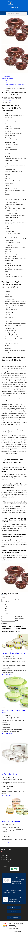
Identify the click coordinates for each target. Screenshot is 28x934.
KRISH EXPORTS (15, 8)
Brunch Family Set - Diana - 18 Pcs (13, 653)
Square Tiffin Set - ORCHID (10, 822)
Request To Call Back (7, 78)
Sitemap (5, 866)
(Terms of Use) (12, 925)
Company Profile (7, 859)
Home (6, 80)
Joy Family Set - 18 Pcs (9, 774)
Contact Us (5, 864)
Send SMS (15, 911)
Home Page (5, 857)
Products (7, 82)
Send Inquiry (7, 76)
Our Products (6, 861)
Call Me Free (15, 917)
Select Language (17, 931)
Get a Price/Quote (6, 101)
